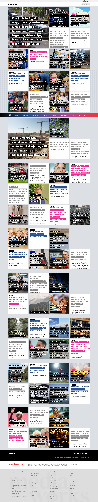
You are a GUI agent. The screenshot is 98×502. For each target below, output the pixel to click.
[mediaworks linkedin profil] (87, 465)
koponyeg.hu (72, 485)
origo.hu (32, 486)
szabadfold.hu (34, 483)
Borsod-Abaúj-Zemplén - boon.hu (19, 478)
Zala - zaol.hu (34, 475)
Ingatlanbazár (71, 1)
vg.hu (32, 493)
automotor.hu (53, 475)
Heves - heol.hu (15, 488)
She (59, 1)
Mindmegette (22, 1)
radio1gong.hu (73, 495)
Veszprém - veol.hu (35, 473)
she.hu (71, 476)
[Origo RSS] (86, 453)
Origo (12, 1)
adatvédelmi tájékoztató (59, 457)
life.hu (71, 475)
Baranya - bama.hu (16, 475)
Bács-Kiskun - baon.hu (16, 474)
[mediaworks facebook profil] (84, 465)
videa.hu (71, 486)
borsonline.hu (53, 498)
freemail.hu (72, 483)
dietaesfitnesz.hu (53, 486)
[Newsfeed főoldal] (12, 453)
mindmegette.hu (53, 483)
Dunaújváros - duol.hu (16, 482)
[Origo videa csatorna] (83, 453)
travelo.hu (52, 485)
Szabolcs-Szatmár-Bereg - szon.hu (19, 496)
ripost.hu (71, 472)
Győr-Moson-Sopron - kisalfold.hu (19, 485)
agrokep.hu (33, 495)
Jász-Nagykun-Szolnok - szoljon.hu (19, 490)
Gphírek (53, 1)
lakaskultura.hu (53, 477)
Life (16, 1)
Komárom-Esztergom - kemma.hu (19, 491)
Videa (29, 1)
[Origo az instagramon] (80, 453)
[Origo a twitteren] (78, 453)
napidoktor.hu (53, 482)
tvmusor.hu (52, 491)
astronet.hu (52, 474)
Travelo (47, 1)
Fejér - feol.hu (15, 483)
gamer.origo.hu (53, 478)
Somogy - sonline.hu (16, 494)
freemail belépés (86, 4)
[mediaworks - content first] (16, 465)
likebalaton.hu (53, 480)
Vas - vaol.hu (33, 472)
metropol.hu (72, 473)
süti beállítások (76, 457)
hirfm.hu (71, 496)
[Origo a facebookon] (75, 453)
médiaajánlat (86, 457)
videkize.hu (52, 490)
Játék (78, 1)
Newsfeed (35, 1)
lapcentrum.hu (73, 488)
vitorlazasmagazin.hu (54, 488)
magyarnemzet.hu (35, 482)
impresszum (81, 457)
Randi (65, 1)
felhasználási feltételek (68, 457)
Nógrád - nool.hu (15, 493)
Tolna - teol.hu (15, 497)
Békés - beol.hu (15, 477)
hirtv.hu (32, 485)
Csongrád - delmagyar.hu (17, 480)
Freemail (41, 1)
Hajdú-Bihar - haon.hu (16, 486)
